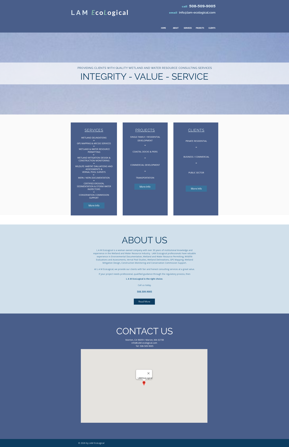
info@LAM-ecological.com (144, 342)
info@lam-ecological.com (197, 12)
